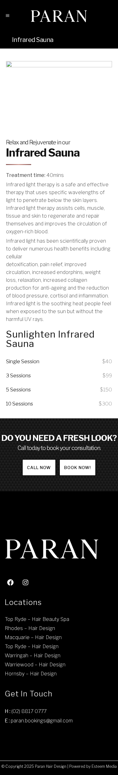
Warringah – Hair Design (32, 656)
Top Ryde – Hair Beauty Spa (37, 619)
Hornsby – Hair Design (31, 674)
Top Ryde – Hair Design (32, 646)
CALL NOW (39, 467)
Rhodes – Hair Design (30, 628)
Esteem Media (104, 766)
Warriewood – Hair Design (35, 665)
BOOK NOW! (77, 467)
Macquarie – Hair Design (33, 637)
